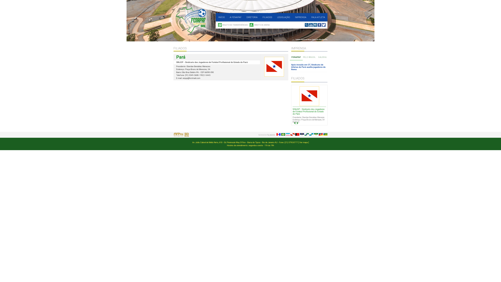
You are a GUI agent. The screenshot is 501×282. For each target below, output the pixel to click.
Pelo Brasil (309, 57)
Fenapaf (296, 57)
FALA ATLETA (318, 17)
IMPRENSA (300, 17)
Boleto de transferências (235, 25)
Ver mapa (303, 142)
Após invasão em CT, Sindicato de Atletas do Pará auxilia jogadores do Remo (308, 67)
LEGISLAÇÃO (283, 17)
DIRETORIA (252, 17)
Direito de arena (262, 25)
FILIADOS (267, 17)
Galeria (322, 57)
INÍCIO (221, 17)
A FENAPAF (235, 17)
